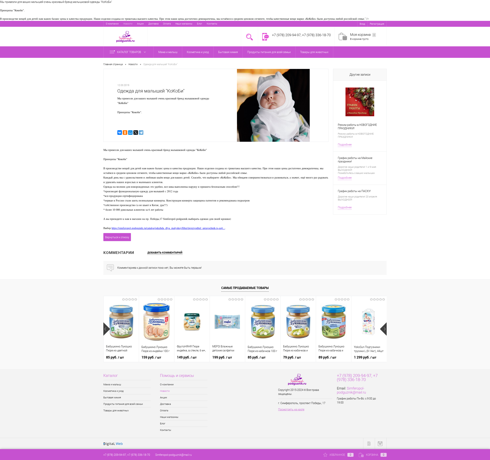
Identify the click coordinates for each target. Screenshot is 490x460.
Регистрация (377, 23)
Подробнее (345, 144)
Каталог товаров (129, 52)
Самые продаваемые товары (245, 288)
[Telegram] (141, 132)
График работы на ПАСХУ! (354, 191)
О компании (112, 23)
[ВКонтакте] (119, 132)
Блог (199, 23)
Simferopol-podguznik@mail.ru (351, 390)
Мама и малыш (112, 384)
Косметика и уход (113, 391)
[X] (135, 132)
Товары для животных (116, 410)
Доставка (153, 23)
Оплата (167, 23)
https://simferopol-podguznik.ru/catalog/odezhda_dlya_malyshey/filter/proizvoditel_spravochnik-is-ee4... (168, 228)
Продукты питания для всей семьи (123, 404)
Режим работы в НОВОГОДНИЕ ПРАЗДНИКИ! (357, 126)
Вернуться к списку (117, 237)
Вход (362, 23)
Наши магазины (183, 23)
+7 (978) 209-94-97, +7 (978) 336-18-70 (126, 454)
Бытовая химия (112, 397)
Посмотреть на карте (291, 409)
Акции (140, 23)
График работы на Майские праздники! (355, 159)
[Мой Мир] (130, 132)
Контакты (212, 23)
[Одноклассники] (125, 132)
